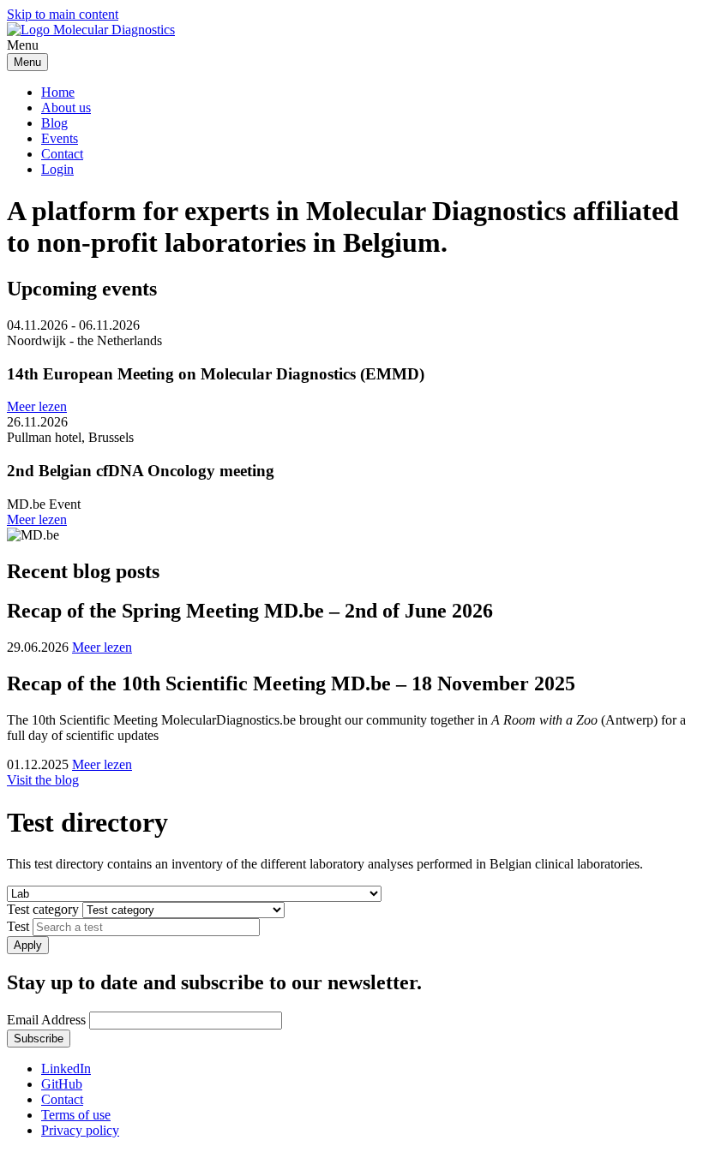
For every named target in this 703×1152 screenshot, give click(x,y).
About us (66, 107)
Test (18, 926)
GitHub (61, 1084)
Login (57, 169)
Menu (27, 62)
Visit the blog (43, 780)
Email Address (46, 1019)
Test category (43, 909)
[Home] (91, 29)
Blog (54, 123)
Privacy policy (80, 1130)
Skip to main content (62, 14)
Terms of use (76, 1114)
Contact (62, 153)
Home (58, 92)
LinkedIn (66, 1068)
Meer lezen (37, 406)
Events (59, 138)
